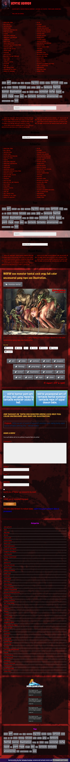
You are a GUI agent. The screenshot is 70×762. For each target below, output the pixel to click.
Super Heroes (41, 60)
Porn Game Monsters (54, 9)
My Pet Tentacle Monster (24, 760)
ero (5, 87)
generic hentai (41, 35)
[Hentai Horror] (6, 4)
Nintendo (39, 49)
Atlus (38, 22)
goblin (48, 366)
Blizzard (39, 24)
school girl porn (42, 56)
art (9, 82)
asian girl (14, 83)
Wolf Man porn (41, 69)
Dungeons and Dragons (10, 30)
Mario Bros (7, 41)
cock (61, 83)
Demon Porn (7, 28)
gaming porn (40, 34)
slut (26, 96)
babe (19, 83)
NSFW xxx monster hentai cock (15, 337)
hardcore (48, 87)
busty (48, 83)
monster (43, 91)
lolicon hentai (41, 39)
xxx (16, 100)
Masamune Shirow (9, 43)
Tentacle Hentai (8, 62)
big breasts (27, 83)
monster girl (41, 45)
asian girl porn (8, 22)
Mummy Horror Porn (43, 47)
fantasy (15, 87)
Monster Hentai (8, 47)
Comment (8, 441)
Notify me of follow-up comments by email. (20, 492)
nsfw (52, 91)
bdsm (22, 83)
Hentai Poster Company (27, 9)
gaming (33, 87)
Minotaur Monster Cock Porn (12, 45)
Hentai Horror (21, 3)
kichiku (24, 92)
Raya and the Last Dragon (11, 56)
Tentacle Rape (41, 62)
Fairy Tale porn (8, 32)
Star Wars (7, 60)
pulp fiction (7, 54)
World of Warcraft (9, 71)
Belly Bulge (7, 24)
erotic (9, 87)
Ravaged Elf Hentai (42, 54)
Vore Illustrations (42, 65)
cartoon (54, 82)
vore (61, 96)
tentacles (41, 96)
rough (17, 96)
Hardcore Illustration (10, 37)
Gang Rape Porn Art (9, 35)
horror (5, 91)
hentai (56, 87)
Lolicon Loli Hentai (41, 9)
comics (65, 83)
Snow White (40, 58)
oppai (58, 91)
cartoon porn (8, 26)
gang (38, 87)
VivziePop (6, 64)
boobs (42, 83)
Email (6, 474)
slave (51, 377)
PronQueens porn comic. (60, 760)
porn (4, 96)
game (28, 87)
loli (27, 92)
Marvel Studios (41, 41)
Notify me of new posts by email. (16, 499)
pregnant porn (41, 52)
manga (36, 92)
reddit (62, 383)
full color (22, 87)
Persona (39, 50)
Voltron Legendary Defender (45, 64)
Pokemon (6, 52)
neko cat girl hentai (10, 49)
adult (4, 83)
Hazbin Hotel (40, 37)
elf (2, 87)
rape (10, 96)
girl (42, 87)
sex (22, 96)
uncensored (52, 96)
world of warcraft (6, 101)
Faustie (6, 34)
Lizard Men (7, 39)
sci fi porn (7, 58)
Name (6, 467)
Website (7, 482)
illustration (15, 91)
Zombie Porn (40, 71)
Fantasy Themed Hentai (43, 32)
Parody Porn (7, 50)
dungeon (60, 361)
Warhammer (40, 67)
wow (12, 101)
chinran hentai (41, 26)
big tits (35, 82)
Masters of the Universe (44, 43)
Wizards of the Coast (10, 69)
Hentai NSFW (15, 9)
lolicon (31, 92)
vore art (6, 65)
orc (63, 92)
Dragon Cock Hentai (43, 28)
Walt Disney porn (9, 67)
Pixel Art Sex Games (18, 13)
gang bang (35, 366)
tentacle (32, 96)
